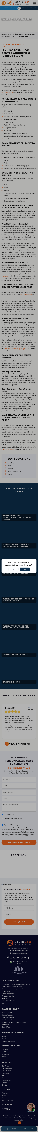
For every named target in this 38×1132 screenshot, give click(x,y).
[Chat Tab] (19, 566)
